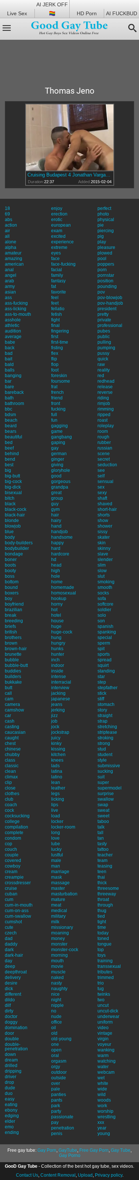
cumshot (13, 922)
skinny (103, 548)
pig (100, 236)
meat (56, 905)
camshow (14, 710)
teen (101, 871)
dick (9, 988)
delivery (13, 977)
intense (58, 676)
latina (56, 771)
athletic (12, 325)
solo (101, 615)
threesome (108, 888)
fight (55, 320)
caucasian (15, 732)
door (9, 1033)
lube (55, 844)
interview (60, 687)
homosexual (63, 593)
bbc (8, 409)
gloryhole (60, 470)
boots (10, 565)
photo (103, 214)
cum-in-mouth (19, 905)
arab (9, 281)
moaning (60, 933)
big (8, 470)
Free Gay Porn (94, 1150)
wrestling (106, 1117)
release (105, 387)
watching (106, 1061)
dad (9, 938)
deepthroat (16, 972)
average (13, 336)
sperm (103, 643)
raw (101, 364)
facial (56, 270)
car (8, 715)
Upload (85, 1175)
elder (10, 1121)
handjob (59, 531)
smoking (106, 582)
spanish (105, 626)
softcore (105, 604)
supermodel (109, 788)
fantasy (58, 281)
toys (101, 955)
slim (101, 565)
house (57, 621)
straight (104, 715)
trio (100, 983)
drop (9, 1082)
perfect (104, 208)
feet (55, 303)
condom (13, 838)
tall (100, 832)
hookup (58, 598)
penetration (62, 1128)
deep (10, 966)
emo (9, 1127)
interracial (61, 682)
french (57, 392)
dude (10, 1088)
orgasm (58, 1061)
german (59, 453)
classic (12, 766)
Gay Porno (69, 1155)
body (10, 537)
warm (103, 1055)
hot (54, 609)
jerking (58, 710)
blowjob (13, 526)
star (101, 676)
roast (102, 420)
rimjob (103, 403)
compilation (16, 827)
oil (53, 1027)
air (7, 230)
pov (101, 292)
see (101, 470)
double (12, 1039)
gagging (59, 426)
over (55, 1083)
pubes (103, 331)
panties (58, 1094)
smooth (104, 587)
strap (102, 721)
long (55, 832)
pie (100, 225)
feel (55, 297)
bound (11, 587)
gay (55, 448)
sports (103, 654)
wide (102, 1089)
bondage (14, 554)
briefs (10, 626)
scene (103, 453)
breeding (14, 621)
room (102, 431)
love (55, 838)
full (54, 414)
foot (55, 370)
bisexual (13, 492)
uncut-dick (107, 1011)
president (106, 309)
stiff (100, 699)
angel (10, 275)
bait (8, 359)
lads (55, 766)
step (101, 682)
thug (101, 910)
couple (12, 855)
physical (105, 219)
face (55, 258)
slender (105, 559)
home (57, 582)
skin (101, 543)
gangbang (61, 437)
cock (9, 810)
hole (55, 576)
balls (9, 370)
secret (103, 459)
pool (101, 258)
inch (55, 660)
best (9, 465)
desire (11, 983)
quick (102, 359)
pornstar (105, 275)
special (104, 637)
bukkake (13, 682)
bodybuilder (17, 548)
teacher (105, 855)
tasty (102, 844)
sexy (102, 492)
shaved (104, 504)
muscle (58, 972)
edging (12, 1115)
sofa (101, 598)
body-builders (19, 543)
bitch (9, 498)
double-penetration (16, 1046)
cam (9, 699)
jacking (58, 693)
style (102, 760)
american (14, 264)
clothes (12, 793)
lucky (56, 849)
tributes (104, 972)
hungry (58, 643)
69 (7, 214)
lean (55, 782)
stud (101, 749)
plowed (104, 253)
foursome (60, 381)
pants (56, 1100)
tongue (104, 944)
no (53, 1011)
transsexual (109, 966)
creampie (14, 877)
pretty (103, 314)
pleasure (106, 247)
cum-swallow (18, 916)
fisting (57, 348)
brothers (13, 637)
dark (9, 949)
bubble (12, 660)
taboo (103, 821)
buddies (13, 671)
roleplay (105, 426)
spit (101, 648)
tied (101, 916)
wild (101, 1094)
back (9, 348)
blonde (12, 520)
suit (101, 777)
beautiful (13, 437)
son (101, 621)
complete (14, 832)
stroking (105, 738)
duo (9, 1093)
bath (9, 398)
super (103, 782)
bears (10, 431)
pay (55, 1122)
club (9, 799)
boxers (12, 593)
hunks (57, 648)
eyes (56, 253)
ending (12, 1132)
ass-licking (15, 309)
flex (54, 353)
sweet (103, 816)
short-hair (107, 509)
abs (8, 219)
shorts (103, 515)
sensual (105, 481)
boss (9, 576)
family (57, 275)
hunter (57, 654)
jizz (54, 715)
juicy (55, 738)
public (103, 336)
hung (56, 637)
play (101, 242)
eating (11, 1104)
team (102, 860)
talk (101, 827)
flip (54, 359)
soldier (104, 609)
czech (11, 933)
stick (101, 693)
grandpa (59, 487)
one (55, 1044)
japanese (60, 699)
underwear (108, 1016)
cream (11, 871)
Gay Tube (120, 1150)
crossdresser (18, 883)
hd (53, 559)
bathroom (14, 403)
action (11, 225)
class (10, 760)
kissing (58, 749)
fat (53, 286)
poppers (105, 264)
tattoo (103, 849)
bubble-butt (16, 665)
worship (105, 1111)
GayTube (68, 1150)
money (58, 938)
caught (12, 738)
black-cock (15, 509)
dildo (10, 1000)
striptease (107, 732)
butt (8, 687)
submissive (108, 766)
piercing (105, 230)
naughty (59, 988)
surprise (105, 793)
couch (11, 849)
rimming (105, 409)
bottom (12, 582)
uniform (105, 1022)
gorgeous (60, 481)
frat (54, 387)
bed (9, 442)
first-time (59, 342)
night (56, 1000)
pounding (107, 286)
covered (13, 860)
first (54, 336)
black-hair (15, 515)
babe (10, 342)
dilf (8, 1005)
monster (59, 944)
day (8, 961)
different (13, 994)
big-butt (12, 476)
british (11, 632)
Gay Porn (46, 1150)
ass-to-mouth (18, 314)
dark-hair (14, 955)
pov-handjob (110, 303)
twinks (103, 994)
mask (56, 877)
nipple (57, 1005)
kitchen (58, 754)
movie (57, 966)
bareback (14, 392)
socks (103, 593)
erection (59, 214)
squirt (103, 665)
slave (102, 554)
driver (10, 1076)
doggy (11, 1022)
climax (11, 777)
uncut (103, 1005)
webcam (106, 1072)
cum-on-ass (17, 910)
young (103, 1133)
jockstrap (60, 732)
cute (9, 927)
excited (58, 236)
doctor (11, 1016)
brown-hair (16, 648)
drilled (11, 1065)
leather (58, 788)
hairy (56, 520)
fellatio (57, 309)
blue (9, 531)
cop (8, 844)
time (101, 927)
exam (56, 230)
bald (9, 364)
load (55, 816)
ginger (57, 459)
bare (9, 387)
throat (103, 899)
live (54, 810)
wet (101, 1078)
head (56, 565)
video (103, 1027)
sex (101, 487)
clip (8, 782)
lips (54, 805)
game (57, 431)
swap (102, 805)
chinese (13, 749)
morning (59, 955)
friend (57, 398)
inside (57, 671)
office (56, 1022)
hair (55, 515)
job (54, 721)
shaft (102, 498)
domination (16, 1027)
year (101, 1128)
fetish (56, 314)
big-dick (13, 487)
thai (101, 877)
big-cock (13, 481)
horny (57, 604)
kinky (56, 743)
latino (56, 777)
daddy (11, 944)
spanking (106, 632)
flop (55, 364)
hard (55, 548)
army (10, 286)
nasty (56, 983)
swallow (105, 799)
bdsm (10, 414)
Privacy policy (108, 1175)
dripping (13, 1071)
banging (13, 375)
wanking (106, 1050)
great (56, 492)
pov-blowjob (109, 297)
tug (100, 988)
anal (9, 270)
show (102, 520)
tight (101, 922)
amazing (13, 258)
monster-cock (64, 949)
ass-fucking (16, 303)
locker (57, 821)
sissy (102, 531)
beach (11, 420)
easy (9, 1099)
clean (10, 771)
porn (102, 270)
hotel (56, 615)
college (12, 821)
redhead (106, 381)
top (100, 949)
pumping (106, 348)
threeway (106, 894)
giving (57, 465)
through (105, 905)
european (61, 225)
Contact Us (27, 1175)
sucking (105, 771)
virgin (103, 1039)
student (104, 754)
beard (11, 426)
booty (10, 570)
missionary (62, 927)
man (55, 866)
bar (8, 381)
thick (102, 883)
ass (8, 297)
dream (11, 1060)
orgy (55, 1066)
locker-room (63, 827)
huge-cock (61, 632)
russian (104, 448)
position (105, 281)
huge (56, 626)
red (100, 375)
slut (101, 576)
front (55, 403)
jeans (56, 704)
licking (57, 799)
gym (55, 509)
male (56, 860)
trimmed (105, 977)
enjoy (56, 208)
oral (55, 1055)
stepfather (107, 687)
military (58, 916)
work (102, 1105)
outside (58, 1078)
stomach (106, 704)
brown (11, 643)
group (57, 498)
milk (55, 922)
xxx (100, 1122)
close (10, 788)
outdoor (59, 1072)
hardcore (60, 554)
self (101, 476)
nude (56, 1016)
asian (10, 292)
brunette (13, 654)
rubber (104, 442)
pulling (104, 342)
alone (10, 242)
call (8, 693)
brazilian (13, 609)
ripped (103, 414)
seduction (107, 465)
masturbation (64, 894)
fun (54, 420)
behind (12, 453)
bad (9, 353)
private (104, 320)
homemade (62, 587)
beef (9, 448)
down (10, 1054)
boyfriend (14, 604)
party (56, 1111)
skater (103, 537)
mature (58, 899)
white (102, 1083)
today (103, 933)
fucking (58, 409)
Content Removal (58, 1175)
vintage (104, 1033)
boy (8, 598)
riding (103, 398)
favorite (58, 292)
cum (9, 899)
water (103, 1066)
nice (55, 994)
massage (60, 883)
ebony (11, 1110)
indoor (57, 665)
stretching (107, 726)
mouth (57, 961)
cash (9, 721)
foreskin (59, 375)
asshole (13, 320)
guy (55, 504)
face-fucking (63, 264)
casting (12, 726)
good (56, 476)
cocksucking (17, 816)
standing (106, 671)
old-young (61, 1039)
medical (59, 910)
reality (103, 370)
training (105, 961)
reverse (105, 392)
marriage (60, 871)
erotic (56, 219)
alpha (10, 247)
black (10, 504)
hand (56, 526)
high (55, 570)
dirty (9, 1011)
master (58, 888)
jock (55, 726)
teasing (104, 866)
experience (62, 242)
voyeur (104, 1044)
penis (56, 1133)
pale (55, 1089)
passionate (62, 1117)
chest (10, 743)
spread (104, 660)
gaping (58, 442)
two (101, 1000)
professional (109, 325)
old (54, 1033)
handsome (62, 537)
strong (103, 743)
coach (11, 805)
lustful (57, 855)
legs (55, 793)
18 (7, 208)
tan (100, 838)
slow (102, 570)
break (10, 615)
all (7, 236)
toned (103, 938)
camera (12, 704)
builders (13, 676)
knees (57, 760)
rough (103, 437)
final (55, 325)
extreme (59, 247)
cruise (11, 888)
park (55, 1105)
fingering (60, 331)
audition (13, 331)
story (102, 710)
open (56, 1050)
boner (11, 559)
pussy (103, 353)
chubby (12, 754)
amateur (13, 253)
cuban (11, 894)
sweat (103, 810)
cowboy (12, 866)
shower (104, 526)
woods (104, 1100)
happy (57, 543)
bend (10, 459)
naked (57, 977)
